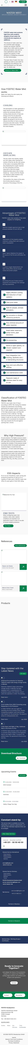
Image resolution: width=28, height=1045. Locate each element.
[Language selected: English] (15, 2)
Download (22, 758)
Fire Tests (7, 526)
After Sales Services (9, 834)
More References (20, 545)
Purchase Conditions (14, 1041)
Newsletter (19, 995)
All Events (22, 775)
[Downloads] (6, 1)
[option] (16, 2)
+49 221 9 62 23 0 (7, 864)
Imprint (14, 1037)
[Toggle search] (9, 1)
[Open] (26, 5)
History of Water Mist (11, 70)
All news (22, 673)
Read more (4, 697)
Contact (14, 982)
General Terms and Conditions (14, 1039)
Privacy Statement (14, 1043)
